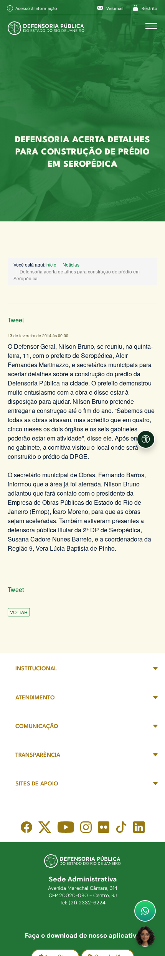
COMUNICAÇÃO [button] (36, 727)
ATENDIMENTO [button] (35, 698)
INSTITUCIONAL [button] (36, 669)
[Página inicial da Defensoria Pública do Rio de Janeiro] (46, 26)
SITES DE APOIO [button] (36, 784)
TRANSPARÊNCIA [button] (37, 755)
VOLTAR (19, 612)
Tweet (16, 319)
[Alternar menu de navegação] (151, 26)
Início (50, 264)
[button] (146, 439)
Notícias (71, 264)
